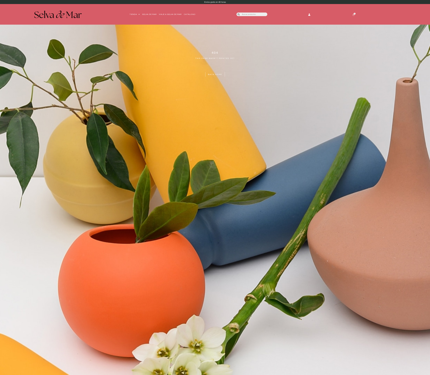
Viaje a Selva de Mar (170, 14)
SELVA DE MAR (149, 14)
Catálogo (190, 14)
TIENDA (133, 14)
